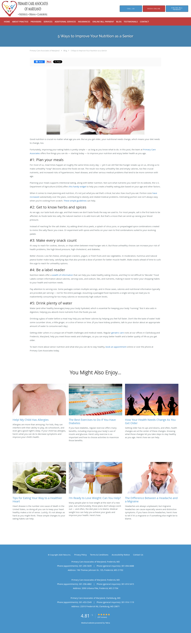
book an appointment (116, 346)
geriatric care (117, 332)
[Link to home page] (21, 8)
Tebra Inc (66, 555)
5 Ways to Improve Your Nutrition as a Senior (89, 50)
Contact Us (138, 554)
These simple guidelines (75, 200)
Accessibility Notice (121, 554)
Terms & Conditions (99, 554)
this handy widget (77, 186)
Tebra (107, 623)
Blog (65, 50)
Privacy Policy (80, 554)
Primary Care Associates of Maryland (44, 50)
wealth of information (62, 275)
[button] (154, 8)
